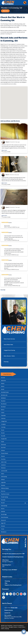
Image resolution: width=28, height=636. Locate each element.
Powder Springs (4, 496)
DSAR (2, 628)
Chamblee (3, 415)
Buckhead (3, 406)
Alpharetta (3, 380)
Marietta (3, 485)
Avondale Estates (5, 392)
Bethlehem (3, 398)
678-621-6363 (14, 607)
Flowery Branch (4, 453)
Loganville (3, 482)
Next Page (3, 289)
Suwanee (3, 526)
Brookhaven (3, 403)
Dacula (2, 430)
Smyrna (2, 508)
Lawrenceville (4, 470)
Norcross (3, 491)
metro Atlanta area (14, 553)
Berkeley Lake (4, 395)
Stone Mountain (4, 517)
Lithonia (3, 479)
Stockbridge (4, 514)
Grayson (3, 456)
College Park (4, 421)
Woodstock (3, 531)
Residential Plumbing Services (15, 557)
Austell (2, 389)
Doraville (3, 435)
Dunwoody (3, 444)
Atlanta (2, 383)
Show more (4, 150)
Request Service (8, 610)
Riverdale (3, 499)
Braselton (3, 400)
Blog (6, 583)
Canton (2, 412)
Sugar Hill (3, 523)
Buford (2, 409)
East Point (3, 447)
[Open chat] (23, 632)
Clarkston (3, 418)
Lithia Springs (4, 476)
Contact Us (7, 612)
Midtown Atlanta (5, 488)
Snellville (3, 511)
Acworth (3, 377)
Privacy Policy (4, 627)
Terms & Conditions (18, 625)
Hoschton (3, 459)
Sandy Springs (4, 505)
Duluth (2, 441)
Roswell (2, 502)
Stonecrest (3, 520)
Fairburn (3, 450)
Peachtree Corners (5, 494)
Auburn (2, 386)
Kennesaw (3, 467)
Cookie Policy (21, 627)
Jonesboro (3, 464)
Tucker (2, 529)
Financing (7, 581)
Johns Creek (3, 462)
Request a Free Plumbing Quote (13, 585)
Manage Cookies (13, 627)
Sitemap (7, 628)
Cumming (3, 427)
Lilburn (2, 473)
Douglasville (4, 438)
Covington (3, 424)
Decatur (3, 432)
